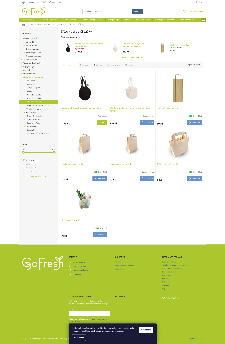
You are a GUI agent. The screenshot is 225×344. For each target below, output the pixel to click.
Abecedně (129, 65)
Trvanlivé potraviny (30, 59)
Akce (29, 164)
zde (121, 331)
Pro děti (26, 70)
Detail (102, 122)
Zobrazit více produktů (130, 57)
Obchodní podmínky (169, 262)
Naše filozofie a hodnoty (124, 266)
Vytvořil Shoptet (196, 339)
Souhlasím (146, 329)
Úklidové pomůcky (34, 98)
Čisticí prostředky (34, 123)
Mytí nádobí (31, 126)
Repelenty (31, 130)
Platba (164, 282)
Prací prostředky (33, 119)
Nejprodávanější (113, 65)
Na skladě (31, 160)
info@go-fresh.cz (79, 262)
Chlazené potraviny (33, 56)
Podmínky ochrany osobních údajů (175, 265)
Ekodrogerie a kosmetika (33, 77)
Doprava (165, 278)
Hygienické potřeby (34, 116)
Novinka (31, 168)
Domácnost (30, 80)
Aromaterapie (32, 84)
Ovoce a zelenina (33, 49)
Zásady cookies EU (169, 272)
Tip (29, 171)
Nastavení (79, 337)
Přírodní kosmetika (33, 109)
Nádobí (29, 91)
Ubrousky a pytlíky (34, 95)
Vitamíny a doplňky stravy (33, 63)
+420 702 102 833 (79, 266)
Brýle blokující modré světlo (38, 105)
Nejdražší (98, 65)
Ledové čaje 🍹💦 (30, 38)
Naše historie (120, 270)
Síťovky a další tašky (35, 102)
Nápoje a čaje (28, 66)
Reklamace (166, 275)
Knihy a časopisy (33, 88)
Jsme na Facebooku (80, 270)
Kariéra (118, 262)
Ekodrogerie (31, 112)
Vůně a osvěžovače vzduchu (38, 133)
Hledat (137, 11)
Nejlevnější (84, 65)
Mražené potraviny (33, 52)
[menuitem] (29, 20)
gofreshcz (77, 274)
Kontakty (165, 285)
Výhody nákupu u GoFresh (172, 268)
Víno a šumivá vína (30, 73)
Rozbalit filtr (37, 176)
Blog (163, 288)
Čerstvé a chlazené (30, 42)
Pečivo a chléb (31, 45)
